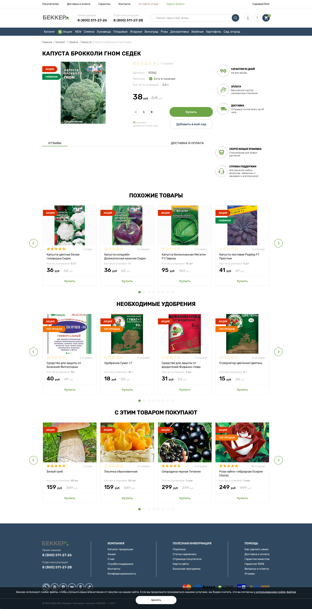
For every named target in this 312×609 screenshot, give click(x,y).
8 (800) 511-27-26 (92, 20)
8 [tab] (172, 292)
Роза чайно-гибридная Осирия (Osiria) (241, 473)
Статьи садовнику (184, 554)
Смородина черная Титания (181, 471)
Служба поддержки (120, 563)
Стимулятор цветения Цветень (240, 363)
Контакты (124, 4)
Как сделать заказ (256, 549)
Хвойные (197, 31)
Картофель (213, 31)
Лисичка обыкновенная (120, 471)
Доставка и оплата (78, 4)
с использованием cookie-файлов (275, 592)
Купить (191, 112)
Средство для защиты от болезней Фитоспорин (64, 364)
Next (278, 243)
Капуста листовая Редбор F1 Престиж (239, 256)
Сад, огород (232, 31)
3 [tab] (149, 292)
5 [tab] (158, 292)
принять (156, 600)
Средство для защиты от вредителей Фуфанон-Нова (181, 364)
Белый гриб (55, 471)
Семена (89, 31)
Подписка (179, 549)
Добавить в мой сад (191, 124)
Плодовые (120, 31)
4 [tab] (153, 292)
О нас (111, 559)
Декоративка (179, 31)
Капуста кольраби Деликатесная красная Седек (125, 256)
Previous (33, 243)
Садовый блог (261, 4)
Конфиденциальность (122, 573)
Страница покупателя (187, 559)
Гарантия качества (257, 559)
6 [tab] (163, 292)
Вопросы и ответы (257, 568)
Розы (164, 31)
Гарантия (104, 4)
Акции (67, 31)
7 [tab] (168, 292)
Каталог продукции (120, 549)
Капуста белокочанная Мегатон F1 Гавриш (184, 256)
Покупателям (50, 4)
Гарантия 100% (254, 563)
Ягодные (136, 31)
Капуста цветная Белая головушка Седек (63, 256)
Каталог (49, 31)
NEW (78, 31)
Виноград (151, 31)
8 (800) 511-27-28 (128, 20)
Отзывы (54, 143)
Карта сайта (181, 563)
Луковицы (104, 31)
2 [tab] (144, 292)
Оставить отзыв (148, 4)
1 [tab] (139, 292)
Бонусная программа (186, 568)
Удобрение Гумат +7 (118, 363)
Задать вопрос (175, 4)
